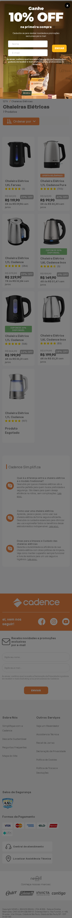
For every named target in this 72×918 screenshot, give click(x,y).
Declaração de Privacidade (51, 59)
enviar (59, 48)
